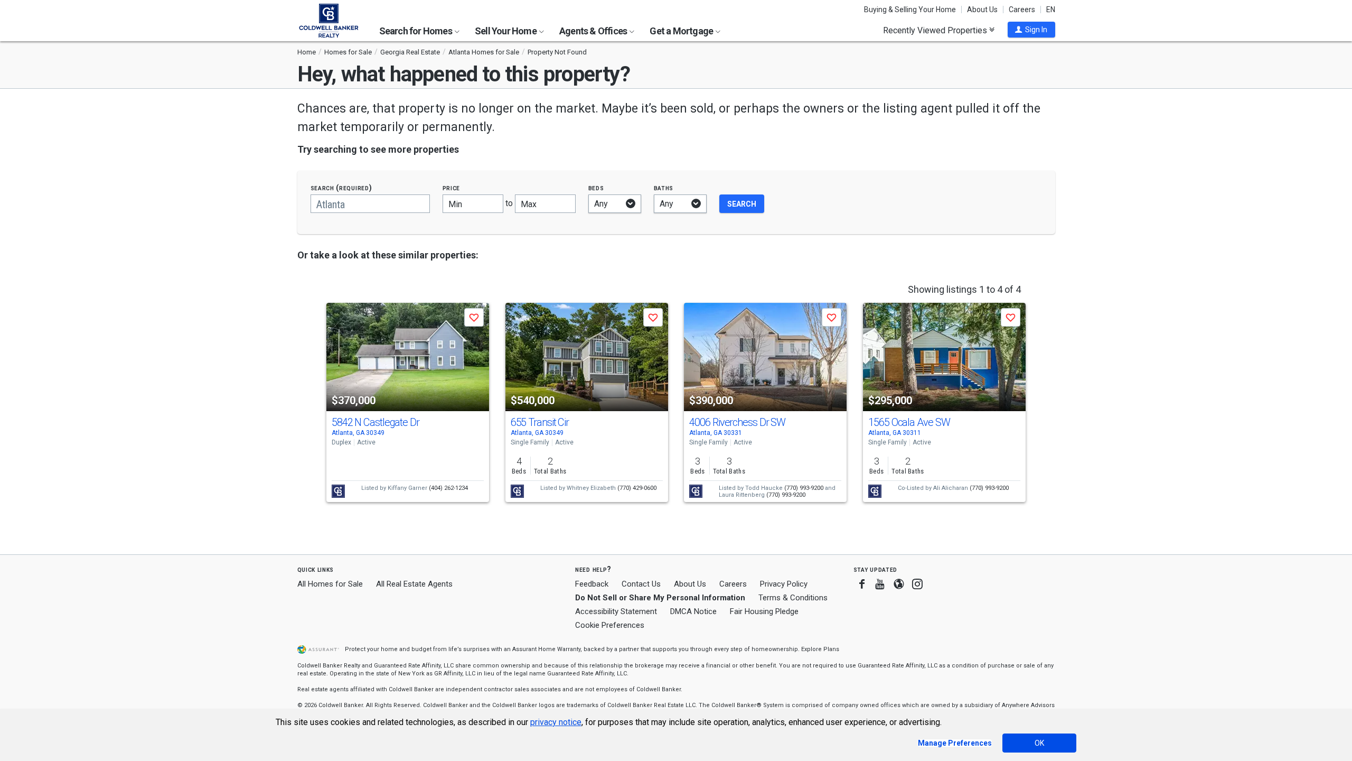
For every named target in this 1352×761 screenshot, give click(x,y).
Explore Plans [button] (820, 649)
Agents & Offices (593, 30)
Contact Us (641, 584)
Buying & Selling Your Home (910, 9)
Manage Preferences (955, 743)
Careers (1022, 9)
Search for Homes (416, 30)
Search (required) (341, 188)
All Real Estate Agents (414, 584)
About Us (982, 9)
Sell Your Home (506, 30)
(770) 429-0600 (636, 488)
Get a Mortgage (682, 30)
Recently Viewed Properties (936, 30)
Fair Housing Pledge (764, 611)
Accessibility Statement (616, 611)
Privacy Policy (784, 584)
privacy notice (555, 722)
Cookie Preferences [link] (609, 625)
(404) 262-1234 (448, 488)
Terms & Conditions (793, 597)
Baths (664, 188)
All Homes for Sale (330, 584)
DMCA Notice (693, 611)
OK (1039, 743)
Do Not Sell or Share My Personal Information (660, 597)
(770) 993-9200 (803, 488)
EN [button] (1050, 9)
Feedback (591, 584)
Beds (596, 188)
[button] (1031, 30)
